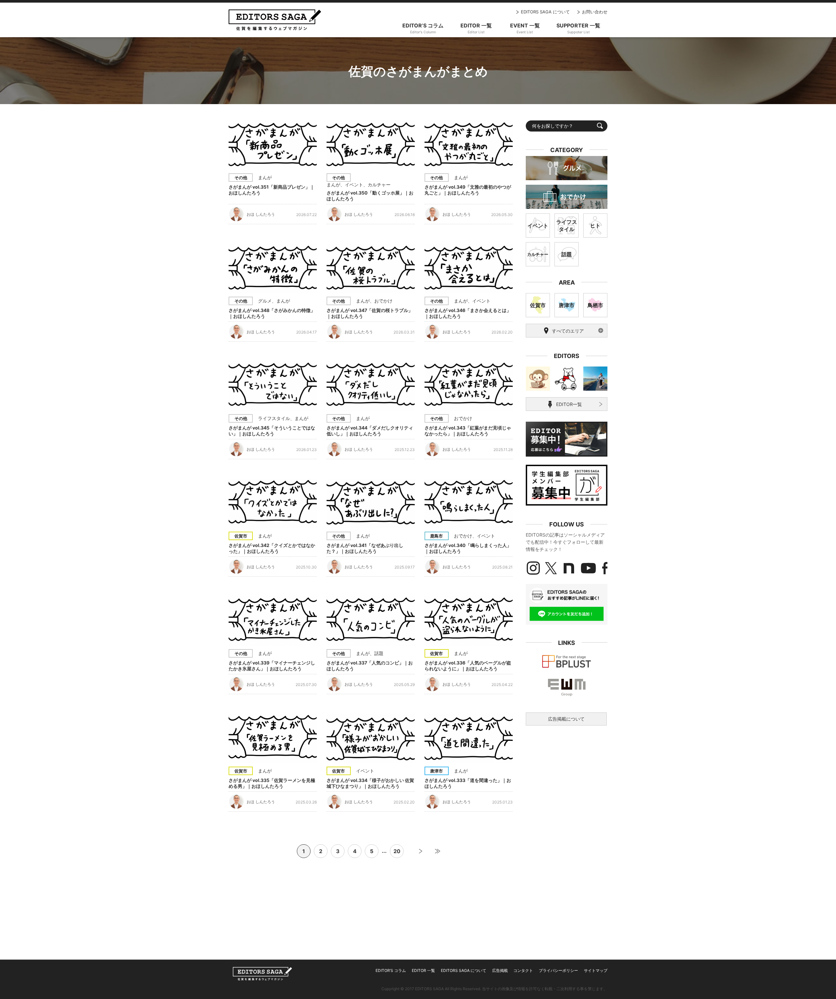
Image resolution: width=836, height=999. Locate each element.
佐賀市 (240, 536)
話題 (378, 653)
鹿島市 (436, 536)
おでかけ (383, 301)
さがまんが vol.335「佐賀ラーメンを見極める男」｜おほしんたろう (272, 783)
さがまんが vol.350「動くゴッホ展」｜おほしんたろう (370, 195)
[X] (550, 568)
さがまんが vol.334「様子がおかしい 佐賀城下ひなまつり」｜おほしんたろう (370, 783)
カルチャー (379, 184)
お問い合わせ (594, 11)
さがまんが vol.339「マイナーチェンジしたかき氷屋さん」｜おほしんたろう (272, 665)
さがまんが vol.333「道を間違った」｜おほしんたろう (468, 783)
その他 (240, 177)
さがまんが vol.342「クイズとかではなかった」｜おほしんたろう (272, 548)
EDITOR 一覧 (423, 970)
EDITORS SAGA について (545, 11)
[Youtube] (588, 568)
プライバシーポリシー (558, 970)
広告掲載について (566, 719)
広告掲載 (500, 970)
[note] (568, 568)
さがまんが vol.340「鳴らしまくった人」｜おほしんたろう (468, 548)
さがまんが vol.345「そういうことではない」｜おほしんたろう (272, 430)
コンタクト (523, 970)
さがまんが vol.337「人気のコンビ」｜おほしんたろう (370, 665)
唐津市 (436, 770)
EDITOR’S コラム (391, 970)
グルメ (265, 301)
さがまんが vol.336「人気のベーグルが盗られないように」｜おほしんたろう (468, 665)
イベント (354, 184)
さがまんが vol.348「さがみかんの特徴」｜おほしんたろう (272, 313)
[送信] (600, 126)
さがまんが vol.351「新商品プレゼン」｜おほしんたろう (271, 189)
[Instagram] (533, 568)
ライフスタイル (274, 418)
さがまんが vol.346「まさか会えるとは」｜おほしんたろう (468, 313)
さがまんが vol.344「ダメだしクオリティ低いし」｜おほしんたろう (370, 430)
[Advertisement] (566, 779)
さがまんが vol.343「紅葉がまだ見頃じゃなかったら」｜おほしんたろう (468, 430)
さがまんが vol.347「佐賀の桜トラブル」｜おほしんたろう (370, 313)
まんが (265, 177)
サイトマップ (595, 970)
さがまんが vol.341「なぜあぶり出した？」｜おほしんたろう (365, 548)
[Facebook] (604, 568)
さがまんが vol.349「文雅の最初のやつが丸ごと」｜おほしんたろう (468, 189)
